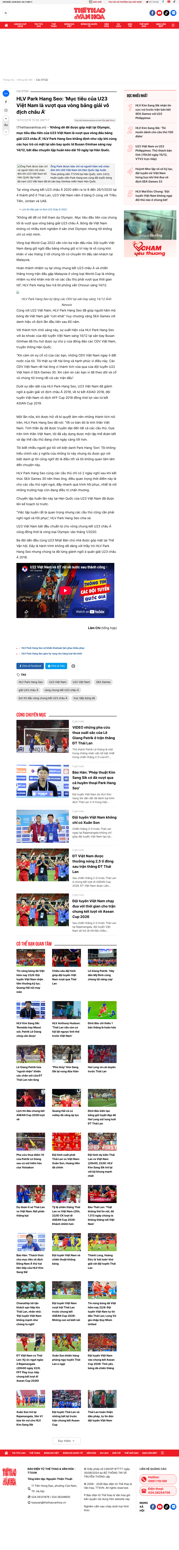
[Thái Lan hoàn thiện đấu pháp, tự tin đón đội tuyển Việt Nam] (102, 1399)
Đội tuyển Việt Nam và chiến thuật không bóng (66, 1259)
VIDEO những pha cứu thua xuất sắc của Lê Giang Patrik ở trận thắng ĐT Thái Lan (93, 735)
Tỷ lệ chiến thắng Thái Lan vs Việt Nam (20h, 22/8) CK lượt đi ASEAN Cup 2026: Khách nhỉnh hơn (66, 1215)
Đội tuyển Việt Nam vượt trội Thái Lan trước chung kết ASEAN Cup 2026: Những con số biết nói (66, 1312)
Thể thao (54, 25)
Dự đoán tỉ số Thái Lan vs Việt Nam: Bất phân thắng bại (30, 1211)
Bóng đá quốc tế (89, 25)
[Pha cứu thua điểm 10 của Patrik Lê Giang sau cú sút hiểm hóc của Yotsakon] (30, 1142)
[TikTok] (175, 2)
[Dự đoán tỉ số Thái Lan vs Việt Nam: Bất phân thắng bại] (30, 1194)
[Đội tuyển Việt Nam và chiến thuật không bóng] (66, 1242)
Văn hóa (106, 25)
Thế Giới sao (144, 25)
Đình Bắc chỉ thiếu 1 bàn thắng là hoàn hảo (102, 1025)
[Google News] (95, 121)
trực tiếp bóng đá (84, 698)
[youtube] (159, 13)
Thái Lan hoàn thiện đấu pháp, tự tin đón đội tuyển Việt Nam (100, 1416)
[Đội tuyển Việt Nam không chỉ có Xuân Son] (42, 826)
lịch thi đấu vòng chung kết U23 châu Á (43, 698)
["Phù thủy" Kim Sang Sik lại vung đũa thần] (66, 1054)
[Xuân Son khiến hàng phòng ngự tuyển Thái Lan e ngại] (66, 1342)
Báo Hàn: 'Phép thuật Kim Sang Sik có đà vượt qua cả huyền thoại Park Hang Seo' (94, 780)
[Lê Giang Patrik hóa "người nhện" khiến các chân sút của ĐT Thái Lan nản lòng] (30, 1054)
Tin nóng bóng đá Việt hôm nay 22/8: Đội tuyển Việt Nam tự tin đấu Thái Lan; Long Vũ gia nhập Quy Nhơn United (102, 1314)
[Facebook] (163, 2)
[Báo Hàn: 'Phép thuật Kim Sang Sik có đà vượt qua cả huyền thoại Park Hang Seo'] (42, 781)
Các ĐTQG (42, 80)
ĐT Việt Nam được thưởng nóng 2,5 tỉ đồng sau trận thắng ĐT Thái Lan (93, 864)
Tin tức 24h (38, 25)
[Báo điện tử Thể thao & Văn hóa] (89, 13)
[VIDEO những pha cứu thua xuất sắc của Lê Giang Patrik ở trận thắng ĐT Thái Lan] (42, 736)
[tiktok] (166, 13)
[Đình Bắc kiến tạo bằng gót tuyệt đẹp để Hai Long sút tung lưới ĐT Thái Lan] (102, 1098)
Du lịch (118, 25)
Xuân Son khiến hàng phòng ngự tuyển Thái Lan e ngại (66, 1360)
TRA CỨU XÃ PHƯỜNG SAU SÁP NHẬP (125, 2)
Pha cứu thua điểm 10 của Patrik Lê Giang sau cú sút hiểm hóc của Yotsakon (30, 1161)
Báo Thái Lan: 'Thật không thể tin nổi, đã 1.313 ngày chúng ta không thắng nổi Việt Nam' (101, 1215)
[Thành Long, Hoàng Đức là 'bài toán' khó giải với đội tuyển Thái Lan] (102, 1242)
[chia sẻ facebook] (6, 102)
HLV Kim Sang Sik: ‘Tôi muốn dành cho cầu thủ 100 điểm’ (154, 132)
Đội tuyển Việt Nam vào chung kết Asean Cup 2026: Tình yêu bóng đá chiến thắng (101, 1362)
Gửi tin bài (154, 2)
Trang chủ (8, 80)
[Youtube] (168, 2)
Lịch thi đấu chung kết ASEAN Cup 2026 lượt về (30, 1115)
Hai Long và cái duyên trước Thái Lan (102, 1069)
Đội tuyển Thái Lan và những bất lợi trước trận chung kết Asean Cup (65, 1418)
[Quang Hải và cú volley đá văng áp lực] (66, 1098)
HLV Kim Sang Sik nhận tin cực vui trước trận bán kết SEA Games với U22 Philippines (153, 112)
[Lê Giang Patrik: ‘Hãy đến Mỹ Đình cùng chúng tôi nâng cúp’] (102, 958)
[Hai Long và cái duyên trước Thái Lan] (102, 1054)
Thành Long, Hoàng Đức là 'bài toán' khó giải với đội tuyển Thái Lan (102, 1262)
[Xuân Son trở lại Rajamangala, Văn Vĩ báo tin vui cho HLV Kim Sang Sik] (30, 1399)
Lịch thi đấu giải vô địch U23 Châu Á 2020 (44, 209)
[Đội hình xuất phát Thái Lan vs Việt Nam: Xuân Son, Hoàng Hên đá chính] (66, 1142)
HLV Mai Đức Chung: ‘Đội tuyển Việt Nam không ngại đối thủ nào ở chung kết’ (153, 196)
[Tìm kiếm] (6, 13)
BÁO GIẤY (97, 2)
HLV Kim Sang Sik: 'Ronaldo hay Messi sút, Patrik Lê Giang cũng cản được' (28, 1029)
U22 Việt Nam (81, 682)
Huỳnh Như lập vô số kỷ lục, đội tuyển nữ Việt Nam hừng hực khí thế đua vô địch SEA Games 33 (154, 175)
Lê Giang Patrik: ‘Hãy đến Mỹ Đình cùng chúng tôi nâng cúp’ (101, 975)
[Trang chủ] (6, 25)
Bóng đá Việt (69, 25)
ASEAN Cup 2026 (20, 25)
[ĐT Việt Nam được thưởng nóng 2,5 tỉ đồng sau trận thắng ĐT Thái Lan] (42, 864)
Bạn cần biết (161, 25)
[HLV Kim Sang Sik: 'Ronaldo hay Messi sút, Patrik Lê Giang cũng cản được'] (30, 1010)
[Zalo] (173, 13)
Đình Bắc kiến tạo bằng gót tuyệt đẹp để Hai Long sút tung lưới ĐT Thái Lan (102, 1117)
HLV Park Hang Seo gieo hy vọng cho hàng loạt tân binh (52, 653)
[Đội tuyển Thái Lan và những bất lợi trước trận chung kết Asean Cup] (66, 1399)
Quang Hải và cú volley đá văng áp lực (65, 1113)
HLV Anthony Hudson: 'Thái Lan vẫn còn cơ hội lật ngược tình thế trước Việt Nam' (66, 1029)
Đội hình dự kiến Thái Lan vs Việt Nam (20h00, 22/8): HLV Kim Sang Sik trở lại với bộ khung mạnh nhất (101, 1165)
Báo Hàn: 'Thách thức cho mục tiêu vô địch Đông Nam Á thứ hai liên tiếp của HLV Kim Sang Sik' (30, 1264)
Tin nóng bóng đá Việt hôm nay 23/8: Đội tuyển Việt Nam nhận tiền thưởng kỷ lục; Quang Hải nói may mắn (30, 981)
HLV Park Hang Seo (31, 682)
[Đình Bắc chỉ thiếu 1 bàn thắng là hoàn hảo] (102, 1010)
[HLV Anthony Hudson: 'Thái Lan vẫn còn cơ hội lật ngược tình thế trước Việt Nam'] (66, 1010)
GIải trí (130, 25)
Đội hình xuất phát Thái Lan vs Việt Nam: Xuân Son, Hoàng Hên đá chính (66, 1161)
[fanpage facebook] (152, 13)
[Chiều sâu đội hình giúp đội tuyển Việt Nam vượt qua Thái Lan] (66, 958)
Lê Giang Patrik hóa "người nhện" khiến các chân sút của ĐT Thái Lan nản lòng (29, 1073)
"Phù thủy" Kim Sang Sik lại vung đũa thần (65, 1069)
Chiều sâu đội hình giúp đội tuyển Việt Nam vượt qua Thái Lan (64, 977)
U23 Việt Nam (57, 682)
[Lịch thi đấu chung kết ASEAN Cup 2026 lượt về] (30, 1098)
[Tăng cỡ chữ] (6, 118)
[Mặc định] (6, 125)
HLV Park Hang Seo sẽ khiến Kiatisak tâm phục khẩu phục (53, 648)
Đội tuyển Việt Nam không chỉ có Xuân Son (94, 820)
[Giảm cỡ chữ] (6, 132)
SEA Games (103, 682)
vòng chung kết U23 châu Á (62, 690)
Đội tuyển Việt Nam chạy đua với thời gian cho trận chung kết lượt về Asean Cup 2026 (93, 909)
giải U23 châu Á (28, 690)
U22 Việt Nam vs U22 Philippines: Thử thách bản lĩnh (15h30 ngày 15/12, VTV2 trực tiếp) (153, 153)
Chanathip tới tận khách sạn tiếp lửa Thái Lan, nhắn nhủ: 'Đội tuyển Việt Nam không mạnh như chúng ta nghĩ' (28, 1314)
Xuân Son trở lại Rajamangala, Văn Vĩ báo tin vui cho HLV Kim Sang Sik (29, 1418)
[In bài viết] (6, 110)
